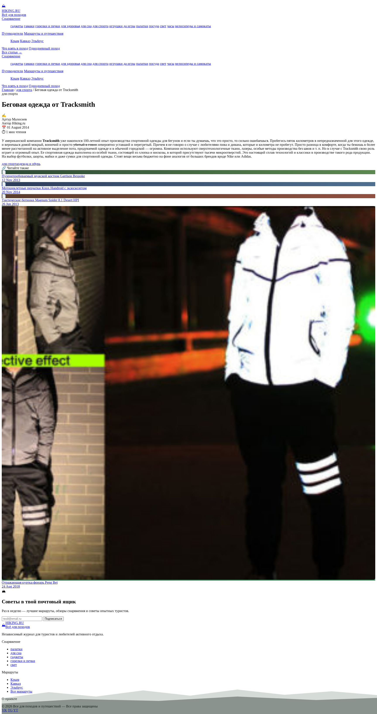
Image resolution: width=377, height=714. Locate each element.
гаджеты (16, 26)
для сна (86, 26)
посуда (154, 26)
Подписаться (53, 618)
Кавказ (25, 41)
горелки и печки (47, 26)
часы (170, 26)
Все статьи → (12, 52)
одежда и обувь (29, 164)
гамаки (29, 26)
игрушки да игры (122, 26)
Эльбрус (37, 41)
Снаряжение (11, 19)
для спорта (100, 26)
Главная (8, 90)
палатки (142, 26)
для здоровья (70, 26)
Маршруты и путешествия (43, 33)
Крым (14, 41)
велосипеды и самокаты (193, 26)
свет (163, 26)
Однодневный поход (44, 48)
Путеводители (12, 33)
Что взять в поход (15, 48)
